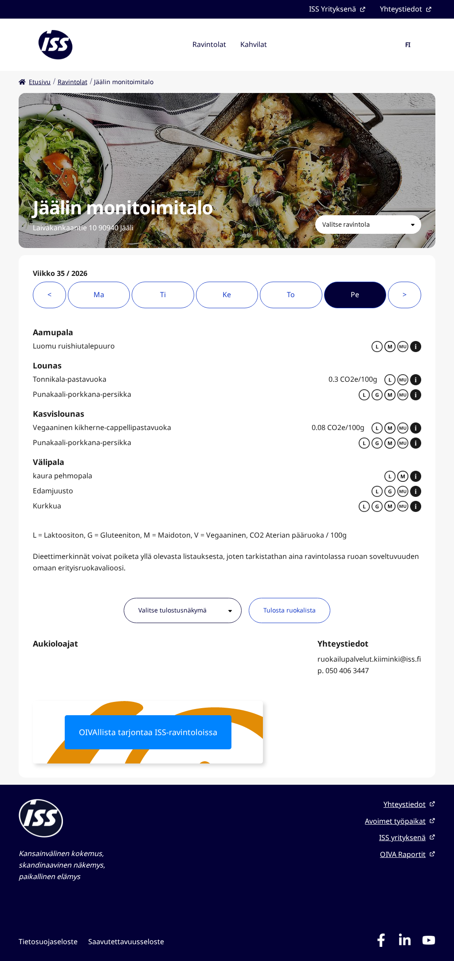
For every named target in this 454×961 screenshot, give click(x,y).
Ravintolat (209, 44)
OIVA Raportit (403, 854)
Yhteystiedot (401, 9)
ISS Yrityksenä (332, 9)
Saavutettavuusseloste (126, 941)
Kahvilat (253, 44)
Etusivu (40, 82)
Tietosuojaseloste (48, 941)
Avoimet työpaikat (395, 821)
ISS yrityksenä (402, 837)
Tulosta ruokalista (289, 610)
